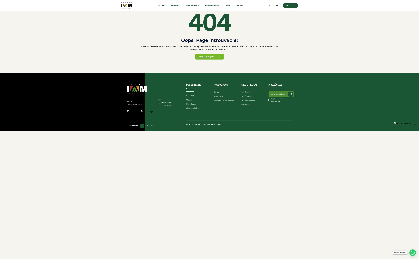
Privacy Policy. (277, 101)
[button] (412, 252)
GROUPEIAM (215, 124)
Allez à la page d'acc (208, 57)
